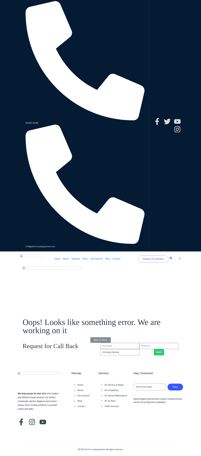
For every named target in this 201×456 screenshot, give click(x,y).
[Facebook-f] (157, 121)
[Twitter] (167, 121)
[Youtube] (177, 121)
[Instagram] (177, 129)
